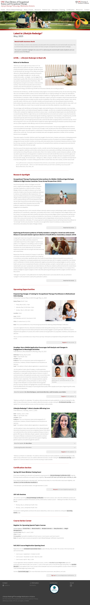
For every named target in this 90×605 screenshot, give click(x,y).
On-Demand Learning (65, 402)
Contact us (7, 585)
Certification (70, 10)
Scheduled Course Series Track (32, 549)
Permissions (33, 585)
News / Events (28, 10)
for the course (68, 342)
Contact (86, 10)
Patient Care (46, 10)
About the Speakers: (40, 392)
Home (3, 10)
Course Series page (23, 571)
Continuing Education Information (23, 447)
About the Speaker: (23, 443)
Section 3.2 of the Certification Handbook (25, 482)
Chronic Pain (26, 528)
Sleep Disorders (58, 528)
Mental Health (36, 528)
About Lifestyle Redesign (14, 10)
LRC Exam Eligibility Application (63, 489)
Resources (79, 10)
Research (38, 10)
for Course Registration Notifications (62, 575)
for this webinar (67, 396)
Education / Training (58, 10)
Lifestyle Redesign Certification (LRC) (60, 475)
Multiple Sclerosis (46, 528)
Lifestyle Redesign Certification (34, 498)
